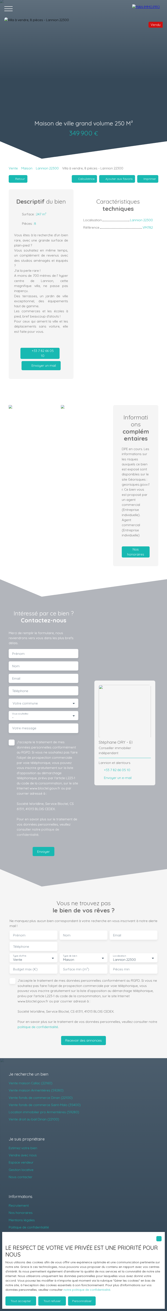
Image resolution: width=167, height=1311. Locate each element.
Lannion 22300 (47, 168)
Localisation (119, 956)
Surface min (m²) (76, 969)
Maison (26, 168)
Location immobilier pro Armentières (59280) (44, 1112)
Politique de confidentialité (29, 1227)
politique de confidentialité (38, 1027)
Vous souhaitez (20, 713)
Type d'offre (19, 956)
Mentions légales (22, 1220)
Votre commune (25, 703)
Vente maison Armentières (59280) (36, 1090)
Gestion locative (21, 1169)
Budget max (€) (25, 969)
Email (16, 678)
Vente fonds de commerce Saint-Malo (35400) (45, 1105)
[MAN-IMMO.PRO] (147, 8)
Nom (16, 666)
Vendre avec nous (23, 1155)
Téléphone (20, 691)
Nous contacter (20, 1177)
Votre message (24, 728)
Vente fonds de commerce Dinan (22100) (41, 1097)
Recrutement (19, 1205)
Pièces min (121, 969)
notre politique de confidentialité (86, 1290)
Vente (13, 168)
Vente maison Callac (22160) (30, 1083)
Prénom (18, 654)
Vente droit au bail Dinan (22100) (34, 1119)
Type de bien (70, 956)
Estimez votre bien (23, 1148)
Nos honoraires (21, 1212)
